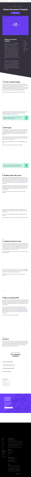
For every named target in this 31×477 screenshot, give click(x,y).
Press (2, 445)
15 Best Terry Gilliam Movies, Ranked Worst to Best (14, 465)
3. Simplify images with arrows (6, 383)
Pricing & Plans (3, 452)
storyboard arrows (22, 182)
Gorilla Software (10, 452)
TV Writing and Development (11, 460)
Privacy (3, 448)
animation (13, 85)
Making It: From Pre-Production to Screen (12, 461)
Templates (3, 444)
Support (3, 441)
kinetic (11, 180)
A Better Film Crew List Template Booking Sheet (13, 445)
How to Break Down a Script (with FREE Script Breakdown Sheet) (15, 441)
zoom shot (6, 189)
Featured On (3, 453)
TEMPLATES (14, 6)
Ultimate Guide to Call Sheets (11, 440)
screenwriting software (11, 117)
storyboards (10, 46)
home (10, 6)
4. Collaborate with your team (6, 384)
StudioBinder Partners (4, 456)
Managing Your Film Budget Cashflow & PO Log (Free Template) (15, 444)
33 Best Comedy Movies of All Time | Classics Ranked (14, 469)
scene (7, 51)
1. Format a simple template (6, 380)
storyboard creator (7, 63)
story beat (23, 136)
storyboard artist (17, 130)
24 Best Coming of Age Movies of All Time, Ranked (14, 468)
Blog (2, 440)
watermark (21, 311)
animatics (25, 309)
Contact (3, 457)
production (13, 245)
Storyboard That (10, 453)
